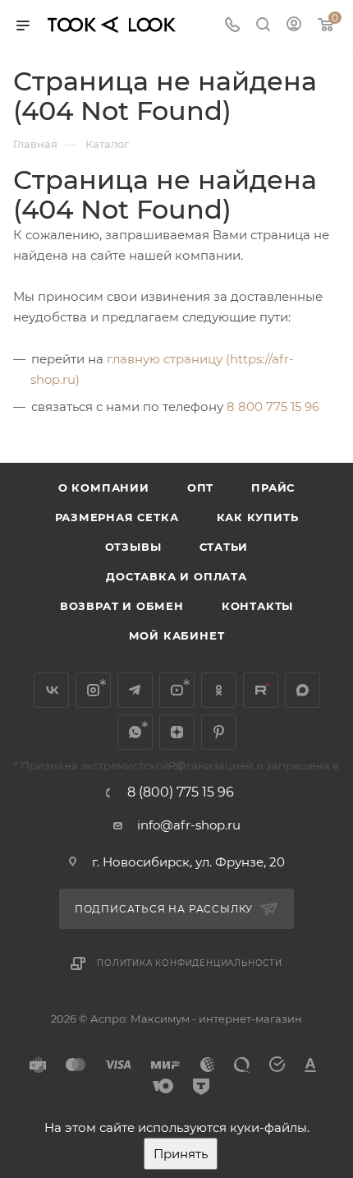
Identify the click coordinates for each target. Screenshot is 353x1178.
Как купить (258, 517)
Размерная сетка (117, 517)
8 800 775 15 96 (273, 406)
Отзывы (133, 546)
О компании (103, 487)
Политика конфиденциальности (189, 963)
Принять (181, 1154)
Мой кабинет (177, 635)
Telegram (135, 690)
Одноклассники (218, 690)
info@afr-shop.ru (189, 825)
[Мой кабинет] (294, 26)
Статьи (224, 546)
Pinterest (218, 732)
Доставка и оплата (176, 576)
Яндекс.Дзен (177, 732)
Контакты (257, 605)
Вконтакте (51, 690)
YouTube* (177, 690)
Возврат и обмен (122, 605)
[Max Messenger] (302, 690)
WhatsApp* (135, 732)
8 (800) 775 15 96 (180, 792)
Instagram (93, 690)
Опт (200, 487)
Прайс (273, 487)
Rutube (260, 690)
